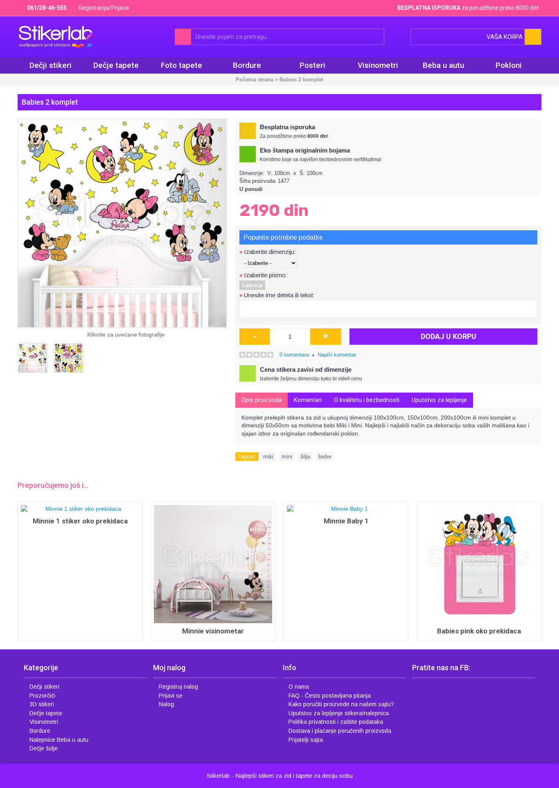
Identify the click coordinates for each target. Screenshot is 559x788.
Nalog (166, 704)
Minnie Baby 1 (346, 521)
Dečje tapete (45, 713)
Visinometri (43, 721)
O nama (299, 686)
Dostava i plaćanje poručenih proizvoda (340, 730)
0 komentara (294, 355)
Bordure (39, 730)
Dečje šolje (43, 748)
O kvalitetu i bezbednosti (366, 400)
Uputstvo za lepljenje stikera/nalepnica (339, 713)
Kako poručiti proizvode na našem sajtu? (341, 704)
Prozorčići (42, 695)
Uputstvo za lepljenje (439, 400)
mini (287, 456)
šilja (305, 456)
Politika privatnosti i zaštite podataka (336, 721)
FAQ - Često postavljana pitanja (330, 695)
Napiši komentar (337, 355)
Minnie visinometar (213, 631)
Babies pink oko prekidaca (479, 631)
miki (268, 456)
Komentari (308, 400)
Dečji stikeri (44, 686)
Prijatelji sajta (306, 739)
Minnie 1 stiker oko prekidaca (80, 521)
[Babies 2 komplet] (122, 223)
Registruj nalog (178, 686)
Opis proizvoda (261, 400)
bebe (324, 456)
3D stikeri (41, 704)
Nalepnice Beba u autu (58, 739)
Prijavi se (171, 695)
